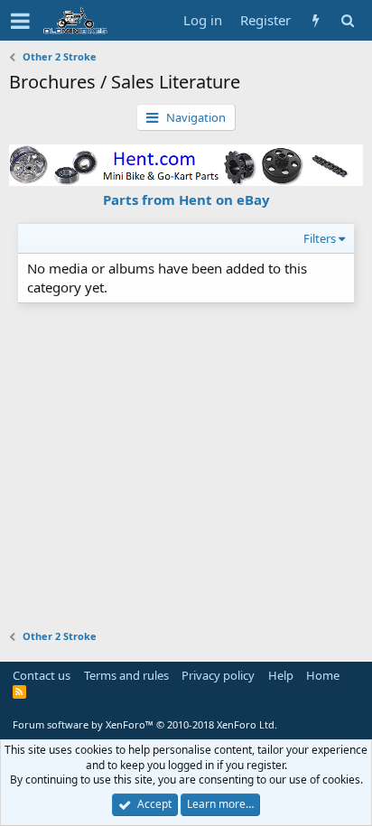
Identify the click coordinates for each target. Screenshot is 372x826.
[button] (20, 21)
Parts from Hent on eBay (186, 199)
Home (322, 675)
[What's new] (315, 20)
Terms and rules (126, 675)
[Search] (347, 20)
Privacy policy (218, 675)
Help (280, 675)
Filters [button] (319, 238)
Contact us (41, 675)
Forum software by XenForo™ (145, 724)
